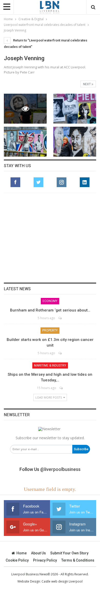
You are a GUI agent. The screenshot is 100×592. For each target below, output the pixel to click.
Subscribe (81, 449)
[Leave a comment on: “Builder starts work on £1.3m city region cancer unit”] (60, 353)
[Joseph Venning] (74, 109)
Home (21, 553)
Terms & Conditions (77, 560)
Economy (50, 301)
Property (50, 330)
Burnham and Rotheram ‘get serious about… (50, 310)
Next (87, 84)
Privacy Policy (45, 560)
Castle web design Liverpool (62, 581)
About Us (38, 553)
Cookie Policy (17, 560)
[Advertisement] (50, 238)
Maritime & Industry (50, 365)
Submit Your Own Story (69, 553)
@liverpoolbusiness (60, 469)
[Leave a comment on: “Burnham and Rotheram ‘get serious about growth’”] (60, 318)
